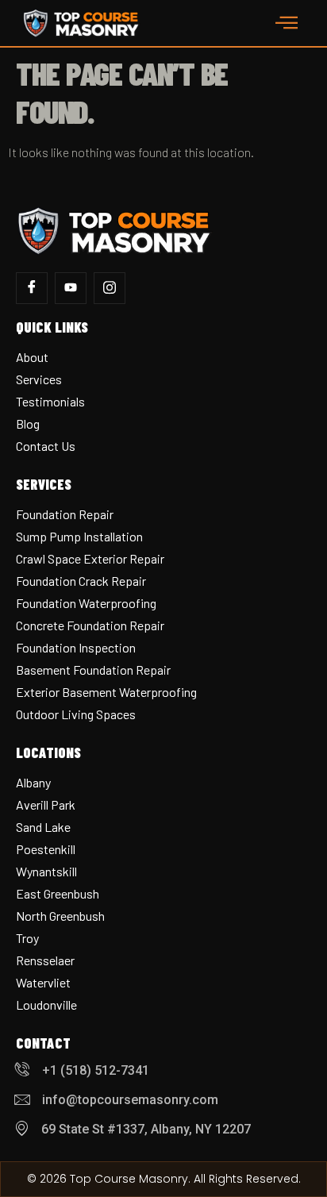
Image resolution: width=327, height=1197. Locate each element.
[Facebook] (32, 288)
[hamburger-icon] (287, 23)
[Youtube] (71, 288)
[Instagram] (109, 288)
